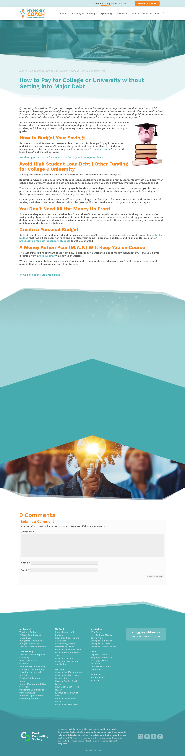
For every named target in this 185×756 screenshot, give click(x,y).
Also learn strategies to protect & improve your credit (41, 402)
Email (25, 570)
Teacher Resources (101, 666)
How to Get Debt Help (67, 704)
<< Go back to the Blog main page (39, 274)
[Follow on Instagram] (147, 736)
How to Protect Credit (67, 661)
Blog (157, 13)
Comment (27, 531)
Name (25, 562)
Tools (133, 13)
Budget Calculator (29, 643)
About (145, 13)
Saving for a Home (100, 643)
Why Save (96, 632)
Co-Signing (60, 664)
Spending (106, 13)
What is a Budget (28, 632)
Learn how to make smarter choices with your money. (141, 398)
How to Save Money (101, 635)
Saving (91, 13)
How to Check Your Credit (68, 649)
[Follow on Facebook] (153, 736)
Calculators (97, 669)
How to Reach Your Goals (32, 646)
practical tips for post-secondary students (44, 240)
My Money (75, 13)
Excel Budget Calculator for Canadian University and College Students (61, 157)
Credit (120, 13)
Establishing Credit (65, 643)
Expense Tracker (99, 654)
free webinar (47, 255)
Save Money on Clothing (32, 666)
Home (63, 13)
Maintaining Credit (64, 646)
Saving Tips (97, 638)
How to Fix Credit (64, 658)
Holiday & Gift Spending (31, 669)
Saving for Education (102, 640)
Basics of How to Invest (103, 646)
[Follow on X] (140, 736)
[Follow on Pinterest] (160, 736)
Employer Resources (101, 657)
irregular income (101, 149)
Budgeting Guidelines (30, 640)
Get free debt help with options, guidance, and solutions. (88, 399)
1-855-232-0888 (147, 3)
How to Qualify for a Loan (68, 672)
